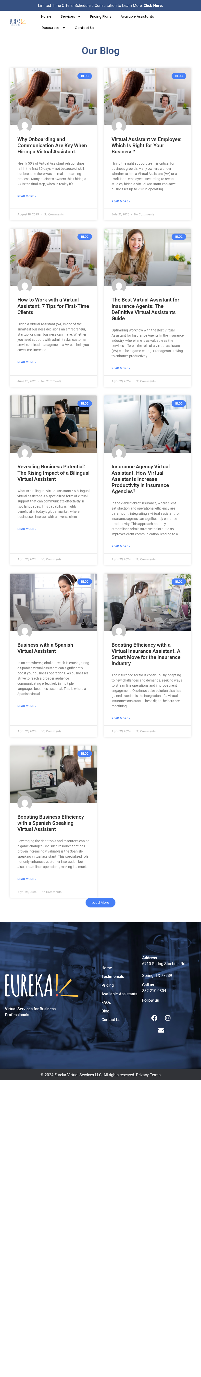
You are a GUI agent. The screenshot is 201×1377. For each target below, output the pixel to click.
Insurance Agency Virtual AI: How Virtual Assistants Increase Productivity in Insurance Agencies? (141, 479)
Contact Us (84, 27)
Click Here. (153, 5)
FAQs (106, 1002)
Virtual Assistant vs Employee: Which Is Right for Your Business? (147, 145)
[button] (100, 902)
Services (68, 16)
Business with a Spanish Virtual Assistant (45, 648)
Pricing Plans (100, 16)
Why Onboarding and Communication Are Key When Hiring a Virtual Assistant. (52, 145)
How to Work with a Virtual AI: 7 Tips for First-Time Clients (53, 306)
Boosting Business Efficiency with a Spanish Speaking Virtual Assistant (50, 823)
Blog (105, 1011)
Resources (51, 27)
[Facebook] (154, 1018)
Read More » (26, 196)
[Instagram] (168, 1018)
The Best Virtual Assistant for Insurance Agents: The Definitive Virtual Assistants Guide (145, 309)
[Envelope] (161, 1030)
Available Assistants (137, 16)
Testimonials (112, 976)
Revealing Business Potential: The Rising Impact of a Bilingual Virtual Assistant (53, 473)
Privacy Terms (148, 1075)
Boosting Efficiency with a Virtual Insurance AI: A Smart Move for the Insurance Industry (146, 654)
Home (46, 16)
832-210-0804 (154, 990)
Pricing (107, 985)
